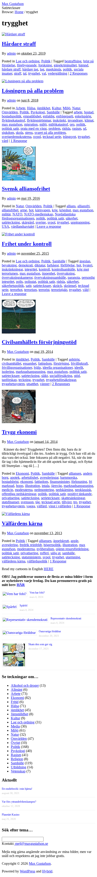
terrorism (30, 290)
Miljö (66, 108)
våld (86, 290)
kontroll (44, 269)
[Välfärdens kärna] (16, 514)
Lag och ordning (27, 61)
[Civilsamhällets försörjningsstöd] (19, 332)
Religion (17, 759)
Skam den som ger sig (40, 644)
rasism (76, 128)
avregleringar (49, 477)
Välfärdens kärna (22, 523)
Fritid (14, 702)
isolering (8, 372)
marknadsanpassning (30, 372)
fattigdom (45, 363)
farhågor (53, 265)
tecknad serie (52, 137)
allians (71, 206)
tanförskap (9, 380)
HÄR (21, 585)
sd (84, 128)
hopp (19, 486)
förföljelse (67, 265)
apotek (15, 477)
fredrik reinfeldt (31, 545)
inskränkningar (12, 269)
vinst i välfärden (59, 506)
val (44, 73)
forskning (45, 65)
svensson (27, 502)
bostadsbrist (10, 482)
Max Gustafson (18, 352)
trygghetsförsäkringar (61, 380)
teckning (24, 380)
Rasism (16, 755)
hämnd (83, 65)
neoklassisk (83, 490)
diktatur (40, 265)
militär (6, 214)
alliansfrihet (10, 210)
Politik (46, 61)
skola (19, 132)
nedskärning (64, 490)
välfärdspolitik (37, 561)
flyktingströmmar (39, 120)
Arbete (20, 108)
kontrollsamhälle (63, 269)
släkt (44, 376)
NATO (17, 214)
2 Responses (79, 73)
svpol (37, 137)
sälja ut (55, 553)
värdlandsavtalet (22, 226)
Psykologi (38, 112)
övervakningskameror (17, 277)
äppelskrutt (61, 541)
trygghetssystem (13, 384)
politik (67, 69)
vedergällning (57, 73)
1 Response (19, 141)
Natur (76, 108)
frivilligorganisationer (17, 367)
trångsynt (69, 137)
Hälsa (31, 108)
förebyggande (27, 65)
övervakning (66, 273)
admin (11, 53)
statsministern (31, 557)
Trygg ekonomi (19, 432)
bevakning (9, 265)
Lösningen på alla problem (33, 91)
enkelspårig (83, 116)
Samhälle (53, 112)
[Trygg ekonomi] (19, 422)
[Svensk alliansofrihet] (19, 179)
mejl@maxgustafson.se (31, 843)
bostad (88, 112)
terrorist (44, 290)
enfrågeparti (64, 116)
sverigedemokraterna (16, 137)
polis (19, 281)
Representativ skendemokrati (66, 618)
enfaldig (48, 116)
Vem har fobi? (37, 592)
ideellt (78, 367)
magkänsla (53, 69)
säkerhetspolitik (13, 286)
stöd (77, 376)
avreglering (10, 545)
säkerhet (71, 218)
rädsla (66, 128)
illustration (32, 486)
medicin (7, 490)
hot (31, 210)
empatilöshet (32, 116)
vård (5, 141)
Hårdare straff (19, 44)
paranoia (74, 277)
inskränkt (59, 120)
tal (24, 73)
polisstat (30, 281)
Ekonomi (22, 473)
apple (74, 541)
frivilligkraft (79, 363)
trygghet (34, 73)
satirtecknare (42, 286)
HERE (48, 569)
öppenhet (48, 273)
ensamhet (29, 363)
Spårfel (23, 605)
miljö (43, 124)
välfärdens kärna (13, 561)
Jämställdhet (19, 714)
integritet (31, 269)
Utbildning (18, 767)
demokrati (25, 265)
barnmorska (68, 477)
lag (42, 69)
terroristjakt (59, 290)
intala (45, 486)
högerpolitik (52, 545)
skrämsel (70, 286)
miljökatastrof (58, 124)
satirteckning (11, 222)
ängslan (84, 261)
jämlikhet (43, 108)
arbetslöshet (29, 477)
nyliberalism (45, 549)
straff (17, 73)
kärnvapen (42, 210)
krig (55, 210)
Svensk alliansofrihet (26, 189)
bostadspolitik (11, 116)
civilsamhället (11, 363)
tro (75, 502)
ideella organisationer (58, 367)
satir (28, 286)
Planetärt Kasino (10, 814)
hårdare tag (30, 69)
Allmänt (16, 689)
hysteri (87, 265)
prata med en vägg (34, 128)
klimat (89, 120)
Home (19, 12)
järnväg (56, 486)
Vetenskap (18, 771)
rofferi (44, 553)
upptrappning (80, 222)
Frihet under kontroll (27, 244)
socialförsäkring (61, 376)
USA (5, 226)
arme (23, 210)
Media (15, 726)
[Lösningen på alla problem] (22, 81)
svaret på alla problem (50, 132)
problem (54, 128)
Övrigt (15, 743)
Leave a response (49, 226)
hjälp (37, 367)
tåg (37, 502)
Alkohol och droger (25, 685)
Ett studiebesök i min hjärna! (17, 788)
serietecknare (50, 498)
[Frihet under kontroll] (18, 234)
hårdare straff (11, 69)
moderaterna (23, 490)
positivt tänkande (79, 494)
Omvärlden (10, 112)
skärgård (28, 222)
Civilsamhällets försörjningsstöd (39, 342)
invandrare (75, 120)
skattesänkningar (73, 498)
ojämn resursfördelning (72, 549)
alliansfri (83, 206)
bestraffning (73, 61)
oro (72, 124)
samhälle (68, 553)
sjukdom (8, 132)
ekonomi (26, 482)
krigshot (65, 210)
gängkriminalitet (65, 65)
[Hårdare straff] (13, 34)
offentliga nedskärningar (19, 494)
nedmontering (44, 490)
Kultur (56, 108)
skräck (57, 286)
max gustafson (12, 124)
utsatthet (32, 384)
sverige (41, 222)
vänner (45, 384)
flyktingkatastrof (13, 120)
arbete (78, 112)
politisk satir (10, 128)
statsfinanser (10, 502)
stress (29, 132)
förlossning (79, 482)
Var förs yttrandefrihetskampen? (19, 801)
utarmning (73, 557)
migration (31, 124)
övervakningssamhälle (50, 277)
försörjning (61, 363)
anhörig (74, 359)
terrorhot (16, 290)
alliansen (75, 473)
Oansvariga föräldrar (50, 631)
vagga (30, 506)
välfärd (42, 506)
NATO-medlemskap (38, 214)
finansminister (59, 482)
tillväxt (67, 502)
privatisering (10, 498)
